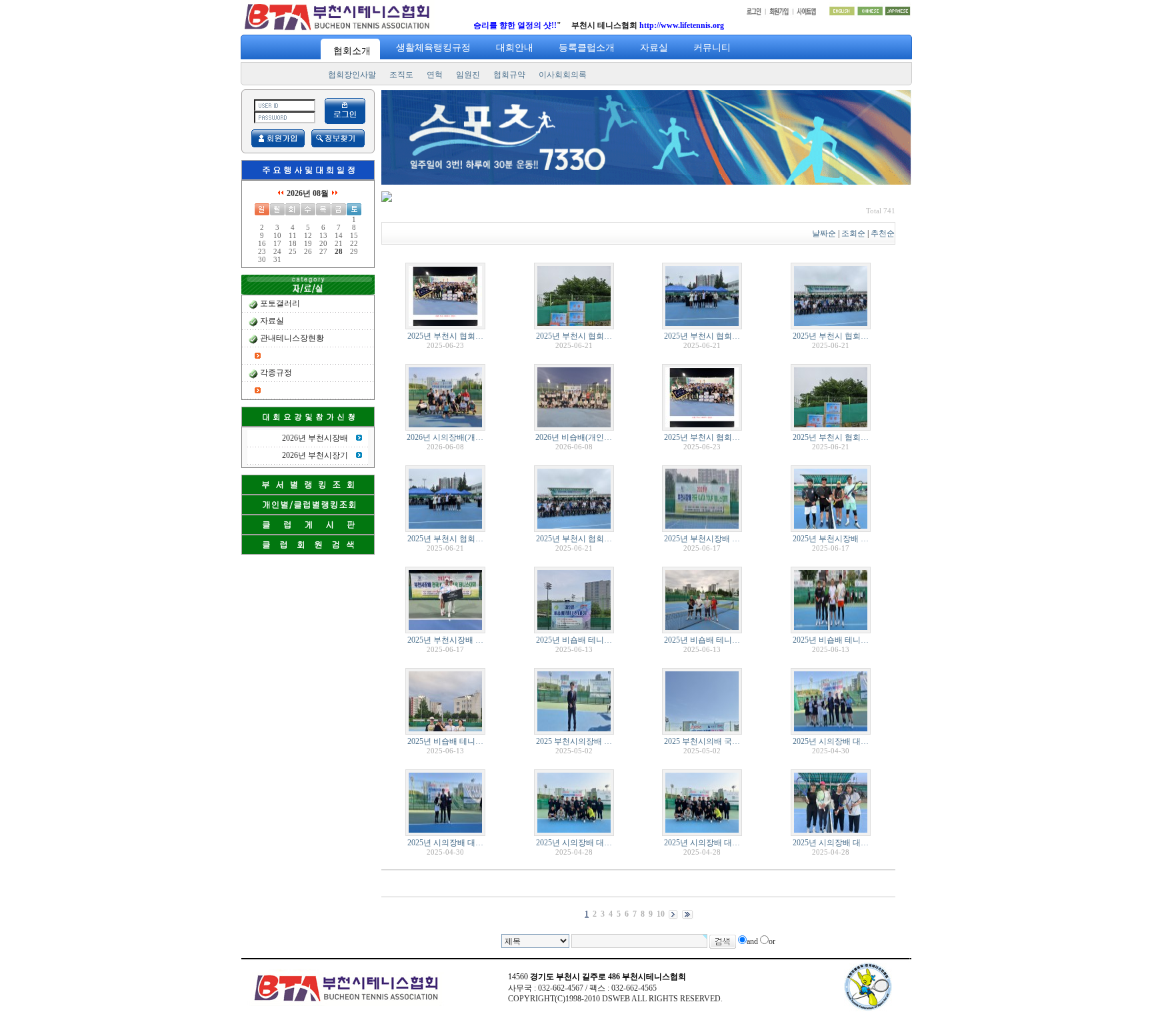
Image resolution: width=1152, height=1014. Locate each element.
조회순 (853, 233)
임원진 (468, 74)
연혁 (435, 74)
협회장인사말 (352, 74)
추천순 (883, 233)
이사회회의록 (563, 74)
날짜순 (824, 233)
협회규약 (509, 74)
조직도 (401, 74)
